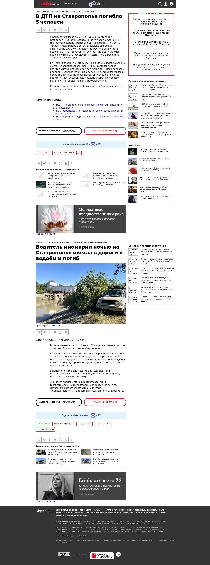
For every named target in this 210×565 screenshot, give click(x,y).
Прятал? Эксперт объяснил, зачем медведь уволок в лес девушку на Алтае (156, 96)
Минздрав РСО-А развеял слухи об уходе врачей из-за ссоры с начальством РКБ (151, 67)
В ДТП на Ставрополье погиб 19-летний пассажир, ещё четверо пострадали (107, 461)
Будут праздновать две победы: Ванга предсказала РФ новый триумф (154, 189)
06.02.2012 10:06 (42, 12)
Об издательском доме (66, 510)
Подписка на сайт (64, 513)
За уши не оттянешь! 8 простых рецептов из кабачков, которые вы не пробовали (157, 134)
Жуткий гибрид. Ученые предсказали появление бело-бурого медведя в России (157, 261)
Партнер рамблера (80, 554)
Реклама (98, 510)
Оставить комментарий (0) (105, 131)
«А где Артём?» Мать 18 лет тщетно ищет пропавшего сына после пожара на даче (156, 87)
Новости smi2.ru (45, 233)
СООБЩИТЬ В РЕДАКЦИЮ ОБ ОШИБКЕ (71, 516)
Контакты (79, 513)
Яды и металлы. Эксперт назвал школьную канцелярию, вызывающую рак (155, 125)
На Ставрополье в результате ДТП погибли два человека (108, 183)
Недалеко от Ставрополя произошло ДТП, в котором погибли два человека (105, 175)
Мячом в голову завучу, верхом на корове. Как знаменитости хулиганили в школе (151, 21)
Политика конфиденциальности (151, 513)
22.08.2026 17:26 (43, 242)
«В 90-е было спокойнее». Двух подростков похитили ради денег (156, 105)
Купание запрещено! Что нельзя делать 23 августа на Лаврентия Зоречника (151, 55)
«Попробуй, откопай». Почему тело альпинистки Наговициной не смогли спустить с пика (156, 115)
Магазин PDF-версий (115, 510)
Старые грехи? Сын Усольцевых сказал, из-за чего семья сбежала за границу (157, 251)
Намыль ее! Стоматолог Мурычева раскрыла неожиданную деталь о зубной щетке (156, 280)
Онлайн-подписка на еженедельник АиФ (145, 510)
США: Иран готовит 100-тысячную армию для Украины (155, 160)
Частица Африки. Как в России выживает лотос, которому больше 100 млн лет (156, 289)
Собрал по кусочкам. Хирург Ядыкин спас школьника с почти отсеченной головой (157, 270)
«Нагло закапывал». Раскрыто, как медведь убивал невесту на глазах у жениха (157, 299)
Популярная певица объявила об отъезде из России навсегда (154, 150)
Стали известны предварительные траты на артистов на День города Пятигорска (151, 33)
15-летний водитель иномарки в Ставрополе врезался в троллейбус (62, 175)
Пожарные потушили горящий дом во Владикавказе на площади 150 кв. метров (63, 452)
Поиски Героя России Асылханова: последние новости (155, 197)
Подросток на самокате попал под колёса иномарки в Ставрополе (107, 452)
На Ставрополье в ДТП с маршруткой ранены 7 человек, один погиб (62, 194)
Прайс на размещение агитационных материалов (110, 513)
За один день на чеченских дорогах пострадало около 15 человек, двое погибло (61, 184)
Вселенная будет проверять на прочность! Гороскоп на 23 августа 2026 (151, 44)
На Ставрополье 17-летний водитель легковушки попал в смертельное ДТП (61, 461)
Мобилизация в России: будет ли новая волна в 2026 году (155, 169)
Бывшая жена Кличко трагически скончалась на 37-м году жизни (155, 179)
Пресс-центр (85, 510)
